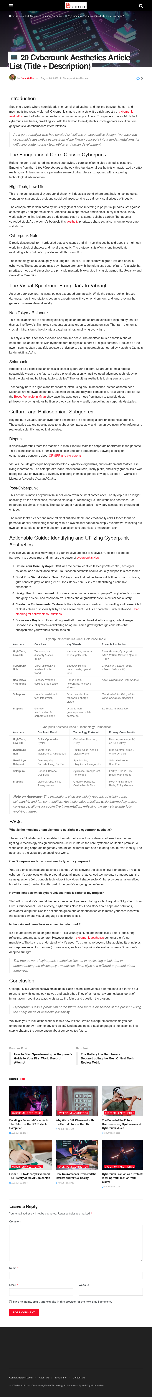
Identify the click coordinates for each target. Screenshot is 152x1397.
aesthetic (72, 221)
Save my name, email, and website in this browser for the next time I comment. (62, 1301)
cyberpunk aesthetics (90, 937)
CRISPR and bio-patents (65, 455)
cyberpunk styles (88, 557)
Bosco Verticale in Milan (30, 396)
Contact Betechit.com (21, 1377)
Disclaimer (61, 1377)
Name (14, 1268)
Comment (16, 1221)
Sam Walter (27, 78)
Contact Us (79, 1377)
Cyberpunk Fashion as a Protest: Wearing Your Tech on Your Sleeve (122, 1178)
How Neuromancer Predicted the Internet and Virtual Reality (76, 1176)
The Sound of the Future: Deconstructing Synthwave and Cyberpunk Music (121, 1124)
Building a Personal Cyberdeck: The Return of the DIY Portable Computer (29, 1124)
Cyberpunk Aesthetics (75, 78)
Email (14, 1285)
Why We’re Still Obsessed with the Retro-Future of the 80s (75, 1122)
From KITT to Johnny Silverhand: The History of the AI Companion (30, 1176)
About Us (44, 1377)
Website (84, 1285)
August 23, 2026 (49, 78)
